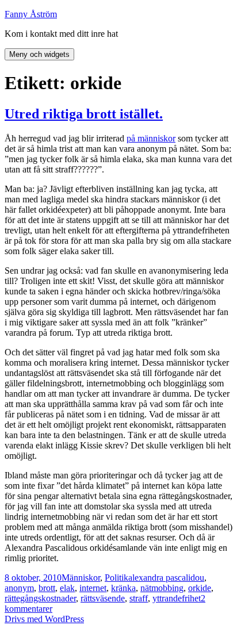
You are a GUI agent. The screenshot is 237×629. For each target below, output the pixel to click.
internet (92, 588)
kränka (123, 588)
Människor (81, 577)
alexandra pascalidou (166, 577)
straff (138, 598)
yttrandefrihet (176, 598)
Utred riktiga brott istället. (84, 113)
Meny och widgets (39, 54)
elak (67, 588)
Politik (116, 577)
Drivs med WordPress (44, 619)
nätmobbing (162, 588)
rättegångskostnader (40, 598)
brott (47, 588)
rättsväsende (103, 598)
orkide (199, 588)
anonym (19, 588)
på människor (151, 138)
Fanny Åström (31, 14)
